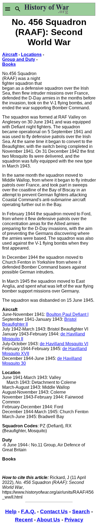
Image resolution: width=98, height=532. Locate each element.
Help (11, 511)
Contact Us (54, 511)
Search (81, 511)
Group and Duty (18, 59)
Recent (24, 519)
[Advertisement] (72, 65)
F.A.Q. (28, 511)
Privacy (74, 519)
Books (9, 64)
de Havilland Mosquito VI (64, 343)
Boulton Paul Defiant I (67, 314)
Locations (31, 54)
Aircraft (9, 54)
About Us (48, 519)
